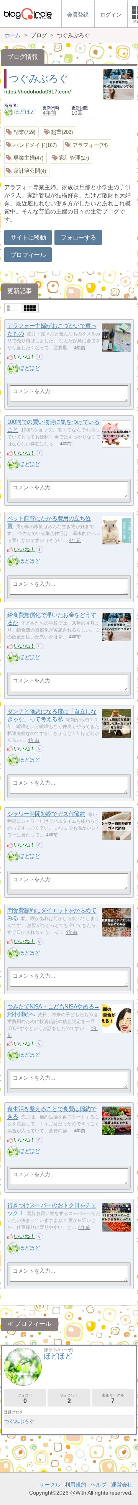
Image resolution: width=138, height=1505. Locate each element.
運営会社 (122, 1485)
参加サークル (113, 1398)
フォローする (78, 237)
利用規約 (75, 1485)
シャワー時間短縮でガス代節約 (46, 814)
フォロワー (69, 1398)
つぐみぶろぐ (38, 78)
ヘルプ (98, 1485)
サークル (50, 1485)
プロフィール (28, 255)
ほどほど (25, 111)
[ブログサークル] (27, 13)
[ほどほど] (13, 368)
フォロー (25, 1398)
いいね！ (24, 356)
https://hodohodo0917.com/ (37, 91)
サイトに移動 (28, 237)
